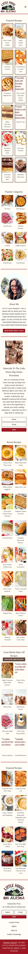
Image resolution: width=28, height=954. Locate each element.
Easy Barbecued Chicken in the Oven (21, 871)
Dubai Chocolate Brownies (7, 124)
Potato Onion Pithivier (20, 681)
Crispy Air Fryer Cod (20, 790)
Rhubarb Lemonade (7, 638)
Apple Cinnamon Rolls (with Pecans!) (7, 682)
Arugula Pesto (7, 613)
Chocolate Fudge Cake (7, 732)
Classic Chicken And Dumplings (7, 814)
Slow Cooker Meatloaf (7, 590)
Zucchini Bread (7, 538)
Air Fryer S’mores (7, 68)
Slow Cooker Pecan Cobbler (7, 43)
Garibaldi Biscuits (20, 755)
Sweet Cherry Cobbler (7, 845)
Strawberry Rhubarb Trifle (7, 150)
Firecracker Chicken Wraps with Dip (7, 513)
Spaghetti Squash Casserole (20, 512)
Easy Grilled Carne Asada (21, 638)
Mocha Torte (7, 707)
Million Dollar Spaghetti (7, 488)
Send (14, 430)
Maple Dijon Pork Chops (20, 464)
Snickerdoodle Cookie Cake (20, 69)
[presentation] (7, 31)
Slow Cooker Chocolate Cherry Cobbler (21, 96)
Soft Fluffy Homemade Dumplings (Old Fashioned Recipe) (20, 817)
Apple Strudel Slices (20, 43)
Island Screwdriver (20, 566)
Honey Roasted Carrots (20, 614)
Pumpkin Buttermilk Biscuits (20, 540)
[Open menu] (25, 6)
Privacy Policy (10, 943)
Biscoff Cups (20, 122)
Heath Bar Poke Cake (20, 176)
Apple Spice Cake (20, 487)
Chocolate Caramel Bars (7, 177)
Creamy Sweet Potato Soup (7, 464)
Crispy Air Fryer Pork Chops (7, 790)
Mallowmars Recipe (21, 708)
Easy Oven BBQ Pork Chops (20, 845)
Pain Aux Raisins (7, 755)
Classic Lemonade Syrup (20, 590)
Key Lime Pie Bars (21, 149)
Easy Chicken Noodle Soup (7, 566)
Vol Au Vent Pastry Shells (20, 732)
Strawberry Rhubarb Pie (7, 94)
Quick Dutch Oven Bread (7, 870)
